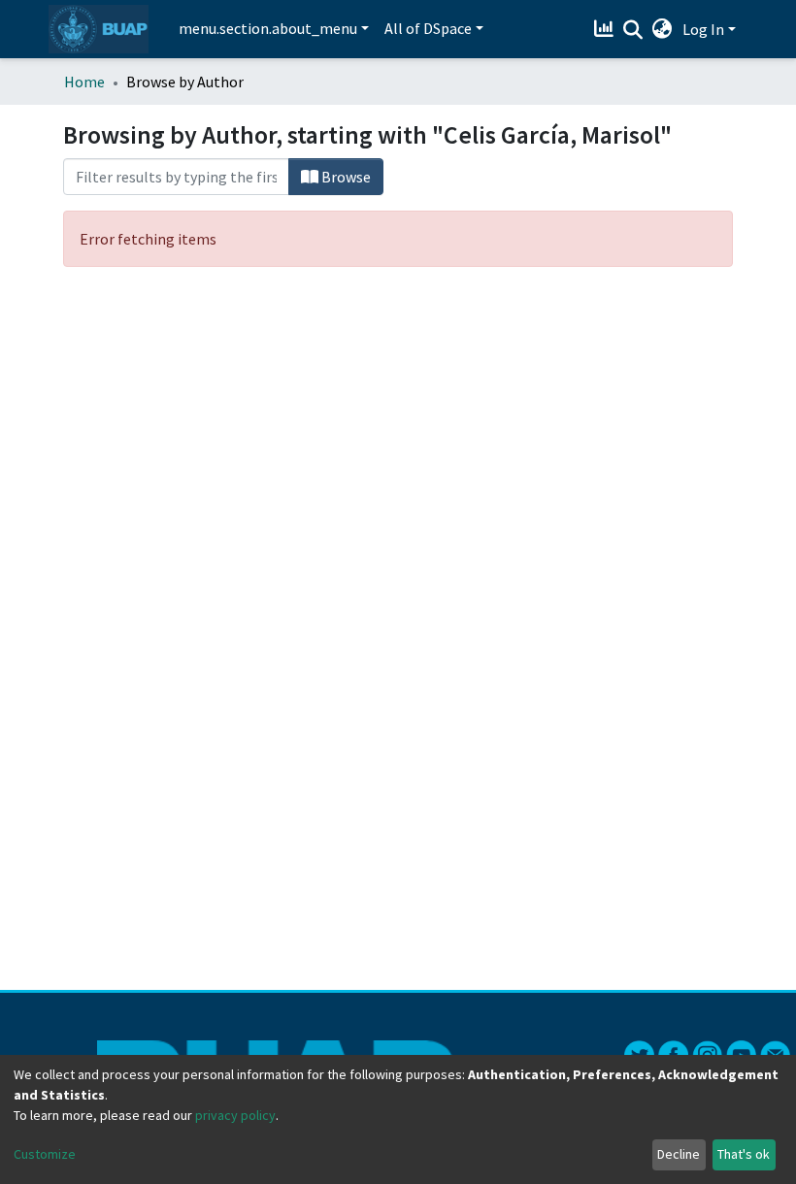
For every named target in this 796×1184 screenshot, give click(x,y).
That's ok (743, 1154)
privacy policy (235, 1115)
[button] (663, 29)
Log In (703, 29)
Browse (344, 176)
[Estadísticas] (606, 29)
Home (84, 81)
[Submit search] (633, 30)
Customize (45, 1154)
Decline (678, 1154)
